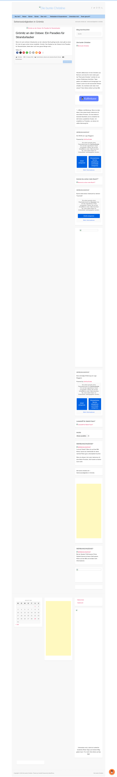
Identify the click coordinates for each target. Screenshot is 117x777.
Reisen (24, 16)
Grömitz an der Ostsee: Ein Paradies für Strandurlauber (40, 35)
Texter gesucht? (85, 16)
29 (35, 618)
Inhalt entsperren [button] (82, 162)
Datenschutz (80, 600)
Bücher (30, 16)
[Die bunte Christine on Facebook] (91, 8)
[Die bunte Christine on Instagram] (99, 8)
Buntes (37, 16)
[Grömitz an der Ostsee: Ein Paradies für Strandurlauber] (43, 28)
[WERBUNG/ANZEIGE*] (83, 447)
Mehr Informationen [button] (89, 170)
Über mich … (44, 16)
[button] (17, 52)
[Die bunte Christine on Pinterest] (97, 8)
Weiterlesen (67, 61)
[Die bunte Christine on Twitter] (94, 8)
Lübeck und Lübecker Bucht (50, 57)
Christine (19, 57)
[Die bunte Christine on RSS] (102, 8)
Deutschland (39, 57)
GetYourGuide (88, 139)
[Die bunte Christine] (88, 57)
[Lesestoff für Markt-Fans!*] (84, 424)
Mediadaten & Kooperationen (58, 16)
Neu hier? (17, 16)
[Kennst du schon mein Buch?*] (85, 182)
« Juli (17, 624)
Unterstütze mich (74, 16)
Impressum (80, 602)
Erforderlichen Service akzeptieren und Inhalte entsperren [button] (94, 161)
